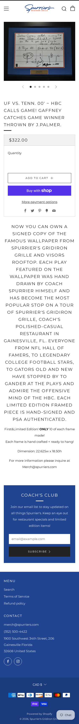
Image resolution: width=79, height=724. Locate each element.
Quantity (14, 153)
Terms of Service (16, 596)
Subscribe (37, 551)
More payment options (39, 202)
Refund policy (14, 603)
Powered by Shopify (39, 713)
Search (9, 590)
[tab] (31, 87)
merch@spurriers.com (21, 625)
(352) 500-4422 (15, 632)
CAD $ (37, 684)
